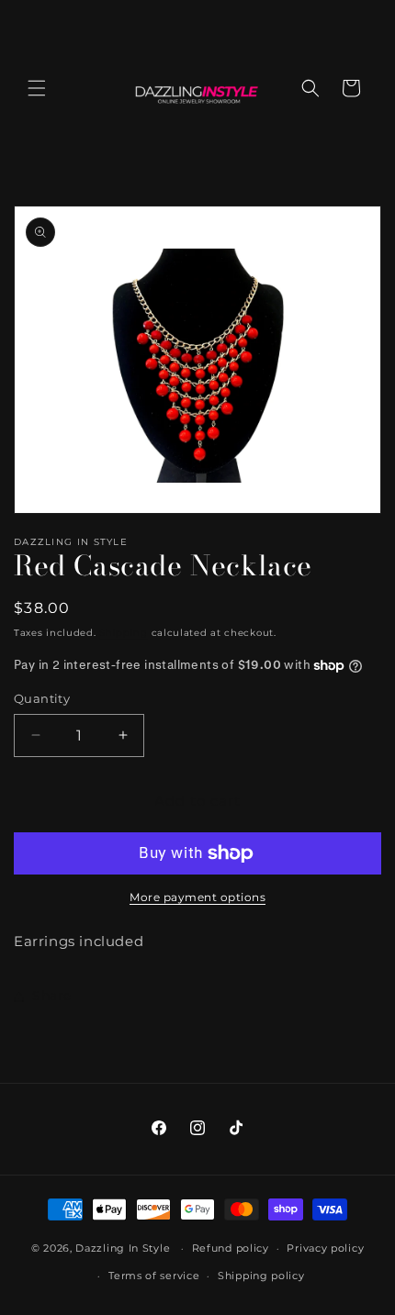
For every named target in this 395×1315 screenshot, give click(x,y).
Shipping (123, 633)
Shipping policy (261, 1275)
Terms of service (153, 1275)
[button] (37, 88)
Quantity (42, 698)
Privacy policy (325, 1248)
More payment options (197, 897)
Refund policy (230, 1248)
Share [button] (52, 995)
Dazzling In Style (124, 1248)
